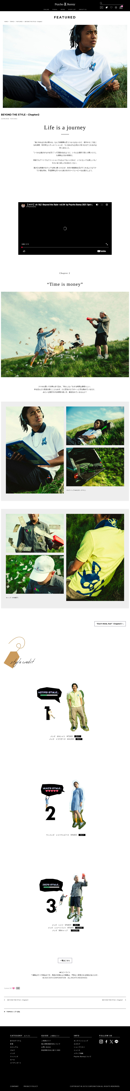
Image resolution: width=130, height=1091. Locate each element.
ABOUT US (82, 9)
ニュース (77, 1050)
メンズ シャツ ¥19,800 (66, 925)
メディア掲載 (78, 1053)
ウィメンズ (14, 1056)
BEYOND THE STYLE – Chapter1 (112, 1000)
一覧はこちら (65, 960)
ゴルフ (12, 1050)
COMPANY (14, 1086)
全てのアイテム (15, 1041)
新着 (11, 1044)
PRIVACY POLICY (31, 1086)
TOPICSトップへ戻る (13, 1011)
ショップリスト (79, 1047)
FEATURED (19, 21)
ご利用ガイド (46, 1041)
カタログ (77, 1044)
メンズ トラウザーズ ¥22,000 (65, 739)
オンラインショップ (81, 1041)
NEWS (63, 9)
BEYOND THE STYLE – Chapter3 (17, 1000)
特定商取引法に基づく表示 (50, 1050)
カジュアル (14, 1047)
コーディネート (15, 1063)
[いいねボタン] (9, 988)
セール (12, 1059)
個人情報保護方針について (50, 1044)
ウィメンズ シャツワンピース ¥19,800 (65, 835)
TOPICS (12, 21)
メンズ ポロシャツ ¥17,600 (65, 736)
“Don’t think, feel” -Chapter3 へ (110, 624)
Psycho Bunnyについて (82, 1056)
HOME (6, 21)
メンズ (12, 1053)
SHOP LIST (72, 9)
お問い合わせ (46, 1047)
